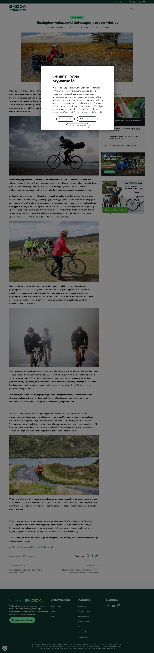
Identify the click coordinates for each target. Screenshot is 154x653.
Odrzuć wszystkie (65, 119)
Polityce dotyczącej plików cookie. (88, 112)
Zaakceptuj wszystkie (87, 119)
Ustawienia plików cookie (78, 126)
